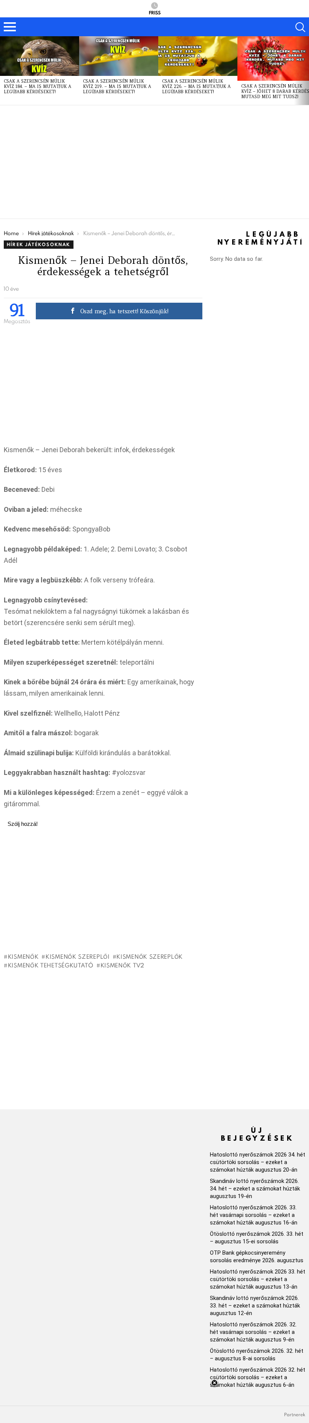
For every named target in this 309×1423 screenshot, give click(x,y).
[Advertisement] (154, 162)
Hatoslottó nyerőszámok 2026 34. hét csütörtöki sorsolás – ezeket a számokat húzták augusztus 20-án (257, 1162)
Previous (4, 70)
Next (305, 70)
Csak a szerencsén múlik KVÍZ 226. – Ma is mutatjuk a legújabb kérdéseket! (196, 86)
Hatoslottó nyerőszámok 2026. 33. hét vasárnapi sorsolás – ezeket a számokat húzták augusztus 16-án (253, 1215)
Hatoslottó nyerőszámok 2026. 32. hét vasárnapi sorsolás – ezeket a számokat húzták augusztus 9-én (253, 1332)
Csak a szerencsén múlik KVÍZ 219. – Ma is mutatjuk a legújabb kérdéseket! (117, 86)
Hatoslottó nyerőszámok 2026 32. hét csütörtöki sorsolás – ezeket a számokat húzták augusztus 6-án (257, 1377)
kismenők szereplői (77, 956)
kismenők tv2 (122, 965)
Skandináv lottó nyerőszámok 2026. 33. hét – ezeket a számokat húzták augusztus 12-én (255, 1306)
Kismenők (23, 956)
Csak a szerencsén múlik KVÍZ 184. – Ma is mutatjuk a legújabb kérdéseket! (37, 86)
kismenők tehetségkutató (50, 965)
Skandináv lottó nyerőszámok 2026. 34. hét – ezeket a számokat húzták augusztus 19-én (255, 1189)
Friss (155, 12)
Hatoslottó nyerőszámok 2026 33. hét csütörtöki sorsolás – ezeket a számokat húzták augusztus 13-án (257, 1279)
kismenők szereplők (149, 956)
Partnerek (294, 1414)
